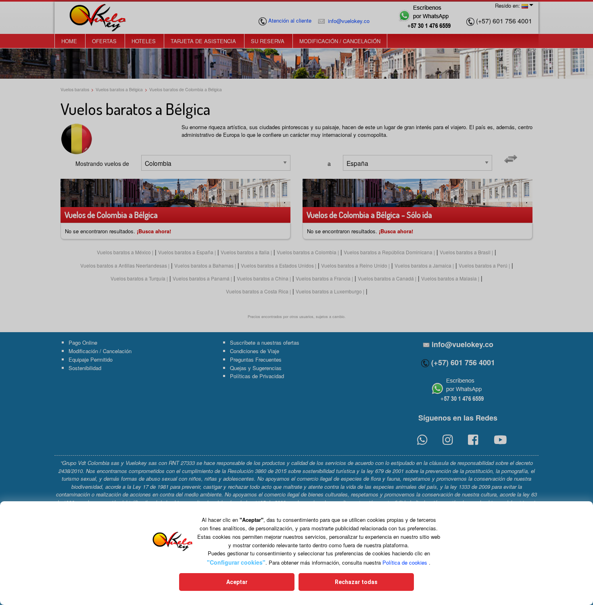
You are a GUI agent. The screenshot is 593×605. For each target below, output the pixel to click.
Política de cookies (404, 562)
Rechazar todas (356, 582)
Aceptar (237, 582)
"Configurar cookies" (236, 562)
